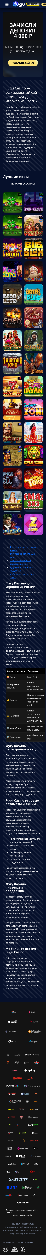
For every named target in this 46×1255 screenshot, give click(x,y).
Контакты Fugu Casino (23, 1215)
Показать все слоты (23, 183)
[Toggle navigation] (6, 4)
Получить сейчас (23, 62)
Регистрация (33, 4)
